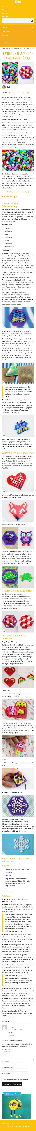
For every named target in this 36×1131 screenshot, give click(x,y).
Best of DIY (6, 1124)
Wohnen (5, 35)
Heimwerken (6, 39)
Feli (8, 87)
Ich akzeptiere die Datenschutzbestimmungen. (16, 1079)
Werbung (18, 1126)
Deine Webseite (6, 1073)
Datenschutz (10, 1126)
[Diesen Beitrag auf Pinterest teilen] (9, 93)
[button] (32, 27)
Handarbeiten (6, 31)
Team (25, 1124)
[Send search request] (32, 21)
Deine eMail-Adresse (8, 1067)
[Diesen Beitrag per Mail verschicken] (23, 92)
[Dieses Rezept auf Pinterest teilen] (18, 92)
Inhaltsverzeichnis (18, 192)
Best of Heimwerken (16, 1124)
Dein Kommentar (7, 1049)
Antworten (11, 1035)
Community (6, 43)
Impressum (6, 16)
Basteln (4, 27)
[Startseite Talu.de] (18, 2)
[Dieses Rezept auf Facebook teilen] (14, 92)
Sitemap (5, 13)
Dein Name (5, 1061)
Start (3, 49)
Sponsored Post (7, 7)
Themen (4, 10)
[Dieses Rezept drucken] (28, 93)
